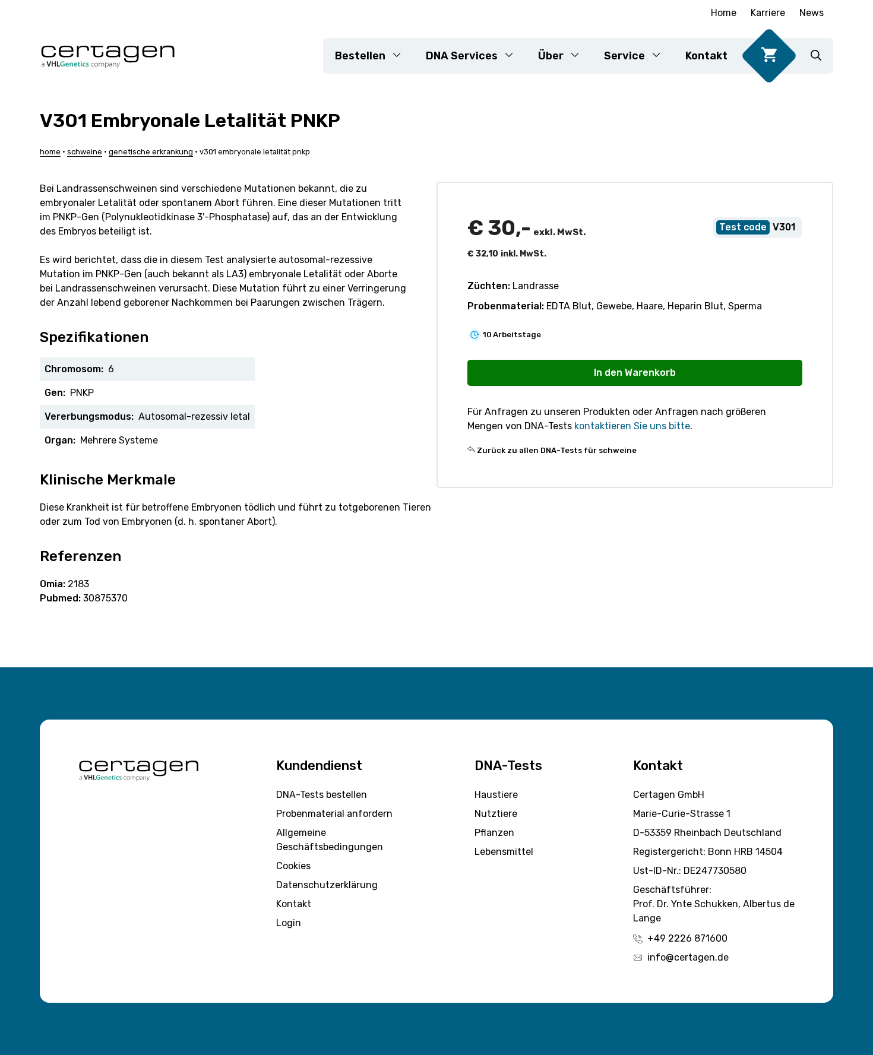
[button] (816, 55)
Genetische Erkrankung (151, 151)
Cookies (293, 866)
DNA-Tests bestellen (321, 794)
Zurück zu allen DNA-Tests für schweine (557, 450)
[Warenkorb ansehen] (769, 55)
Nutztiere (496, 813)
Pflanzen (494, 832)
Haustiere (496, 794)
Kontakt (706, 55)
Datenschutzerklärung (327, 885)
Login (288, 923)
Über (551, 55)
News (811, 12)
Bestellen (360, 55)
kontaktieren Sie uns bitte (632, 426)
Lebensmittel (504, 851)
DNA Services (462, 55)
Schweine (84, 151)
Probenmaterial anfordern (334, 813)
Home (723, 12)
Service (624, 55)
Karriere (768, 12)
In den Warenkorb (635, 372)
